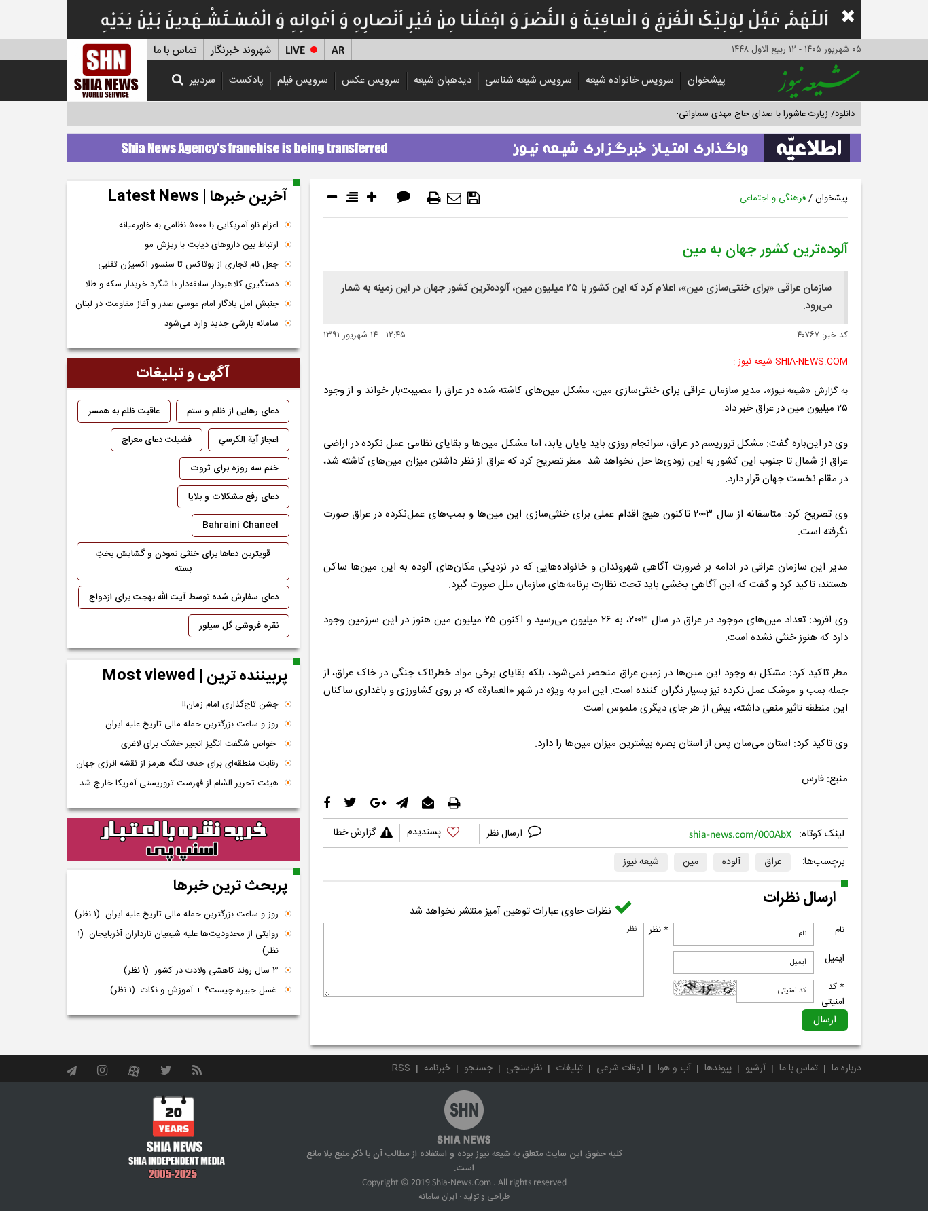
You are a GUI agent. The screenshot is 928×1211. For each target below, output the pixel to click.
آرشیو (755, 1068)
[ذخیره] (473, 198)
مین (690, 862)
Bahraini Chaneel (240, 525)
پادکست (246, 80)
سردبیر (202, 80)
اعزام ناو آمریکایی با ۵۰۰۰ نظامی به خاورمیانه (199, 225)
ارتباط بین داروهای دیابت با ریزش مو (212, 245)
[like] (439, 834)
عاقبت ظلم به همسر (124, 411)
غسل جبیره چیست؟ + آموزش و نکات (194, 990)
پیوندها (718, 1068)
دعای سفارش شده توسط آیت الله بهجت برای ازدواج (184, 597)
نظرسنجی (524, 1068)
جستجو (478, 1068)
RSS (401, 1068)
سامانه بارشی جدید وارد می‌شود (221, 323)
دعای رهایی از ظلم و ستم (233, 411)
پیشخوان (707, 80)
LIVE (295, 50)
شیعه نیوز (641, 862)
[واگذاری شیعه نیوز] (464, 143)
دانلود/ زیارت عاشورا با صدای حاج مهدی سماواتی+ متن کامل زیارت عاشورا (721, 114)
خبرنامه (437, 1068)
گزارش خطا (355, 833)
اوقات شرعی (619, 1068)
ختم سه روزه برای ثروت (234, 468)
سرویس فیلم (302, 80)
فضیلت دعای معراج (157, 439)
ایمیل (834, 958)
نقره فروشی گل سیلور (239, 625)
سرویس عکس (371, 80)
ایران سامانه (437, 1197)
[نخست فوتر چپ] (177, 1137)
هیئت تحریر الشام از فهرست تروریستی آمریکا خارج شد (179, 783)
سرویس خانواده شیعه (630, 80)
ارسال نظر (505, 833)
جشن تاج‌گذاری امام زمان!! (229, 704)
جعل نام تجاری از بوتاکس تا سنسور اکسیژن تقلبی (188, 264)
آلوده (731, 862)
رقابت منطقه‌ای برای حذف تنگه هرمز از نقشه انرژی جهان (177, 763)
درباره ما (846, 1068)
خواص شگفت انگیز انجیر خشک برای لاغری (200, 744)
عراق (773, 862)
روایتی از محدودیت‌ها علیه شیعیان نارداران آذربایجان (178, 942)
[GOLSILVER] (183, 839)
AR (338, 50)
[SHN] (107, 70)
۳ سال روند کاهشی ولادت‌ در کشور (201, 970)
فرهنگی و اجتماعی (773, 198)
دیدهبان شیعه (442, 80)
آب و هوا (674, 1068)
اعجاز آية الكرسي (249, 439)
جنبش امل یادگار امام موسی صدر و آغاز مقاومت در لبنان (177, 304)
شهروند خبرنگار (241, 50)
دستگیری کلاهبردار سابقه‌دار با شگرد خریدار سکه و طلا (182, 284)
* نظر (658, 930)
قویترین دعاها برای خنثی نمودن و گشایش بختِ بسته (183, 561)
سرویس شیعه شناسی (528, 80)
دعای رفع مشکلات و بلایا (233, 496)
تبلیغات (569, 1068)
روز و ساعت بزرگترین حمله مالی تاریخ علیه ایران (192, 724)
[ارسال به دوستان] (454, 198)
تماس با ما (175, 50)
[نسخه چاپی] (434, 198)
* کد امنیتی (832, 994)
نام (839, 930)
